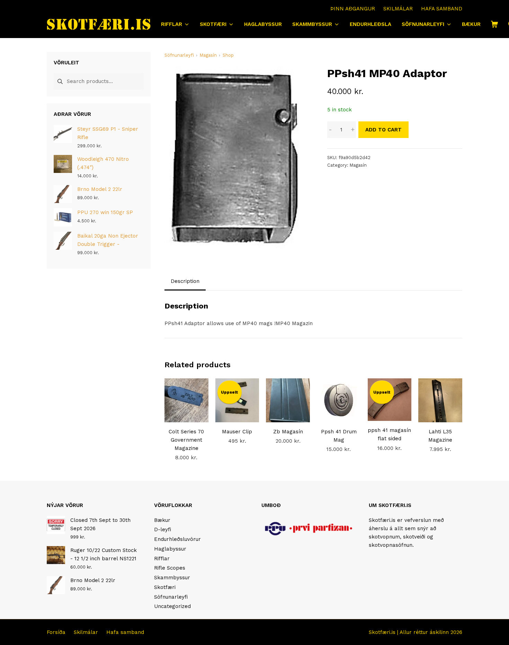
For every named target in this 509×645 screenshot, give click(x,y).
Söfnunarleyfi (171, 597)
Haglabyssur (170, 549)
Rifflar (162, 558)
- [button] (330, 130)
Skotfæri (165, 587)
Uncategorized (172, 606)
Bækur (162, 520)
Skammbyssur (172, 577)
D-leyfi (162, 529)
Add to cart (383, 130)
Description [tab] (185, 281)
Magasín (358, 165)
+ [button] (353, 130)
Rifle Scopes (169, 568)
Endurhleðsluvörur (177, 539)
